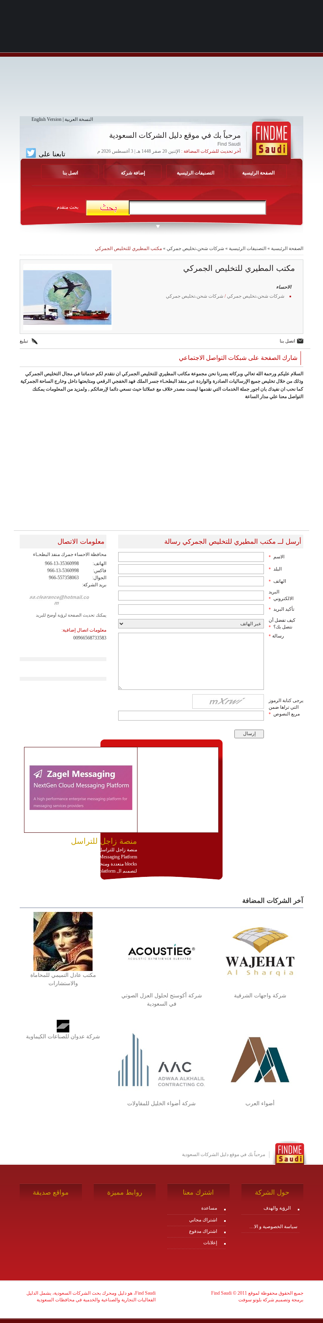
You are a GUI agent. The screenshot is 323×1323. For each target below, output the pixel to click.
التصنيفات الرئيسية (195, 173)
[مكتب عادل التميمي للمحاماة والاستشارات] (63, 941)
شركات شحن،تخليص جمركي (195, 248)
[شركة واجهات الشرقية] (260, 951)
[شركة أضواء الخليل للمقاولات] (161, 1059)
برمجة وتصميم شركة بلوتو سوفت (270, 1300)
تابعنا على (51, 154)
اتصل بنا (70, 173)
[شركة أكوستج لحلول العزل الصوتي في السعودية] (161, 951)
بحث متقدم (67, 207)
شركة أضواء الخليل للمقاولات (161, 1103)
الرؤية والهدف (277, 1208)
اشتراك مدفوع (203, 1231)
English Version (46, 119)
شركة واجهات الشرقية (260, 996)
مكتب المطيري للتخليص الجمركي (128, 248)
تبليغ (24, 341)
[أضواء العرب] (260, 1059)
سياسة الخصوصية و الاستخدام (271, 1226)
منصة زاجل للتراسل (104, 841)
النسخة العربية (79, 119)
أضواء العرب (260, 1103)
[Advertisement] (161, 61)
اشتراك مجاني (203, 1220)
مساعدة (209, 1208)
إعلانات (210, 1242)
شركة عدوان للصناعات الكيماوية (63, 1037)
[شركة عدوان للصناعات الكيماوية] (63, 1025)
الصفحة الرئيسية (258, 173)
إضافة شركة (133, 173)
